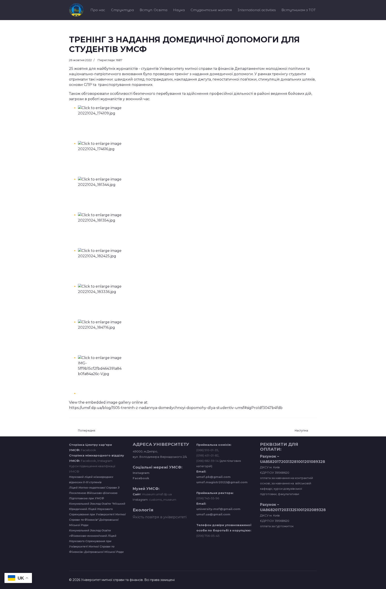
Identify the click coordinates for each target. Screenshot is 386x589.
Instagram (104, 460)
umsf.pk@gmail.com (213, 477)
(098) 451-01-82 (207, 455)
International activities (257, 10)
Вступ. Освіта (153, 10)
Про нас (97, 10)
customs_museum (162, 499)
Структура (122, 10)
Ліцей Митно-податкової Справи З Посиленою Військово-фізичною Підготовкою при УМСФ (94, 493)
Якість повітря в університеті (160, 517)
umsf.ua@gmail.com (213, 514)
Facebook (88, 450)
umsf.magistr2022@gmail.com (222, 482)
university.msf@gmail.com (218, 509)
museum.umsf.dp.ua (156, 494)
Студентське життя (211, 10)
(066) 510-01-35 (207, 450)
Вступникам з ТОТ (298, 10)
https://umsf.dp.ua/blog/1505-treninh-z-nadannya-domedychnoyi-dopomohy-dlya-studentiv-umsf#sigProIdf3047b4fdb (176, 408)
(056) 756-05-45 (208, 535)
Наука (179, 10)
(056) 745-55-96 (207, 498)
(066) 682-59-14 (207, 460)
